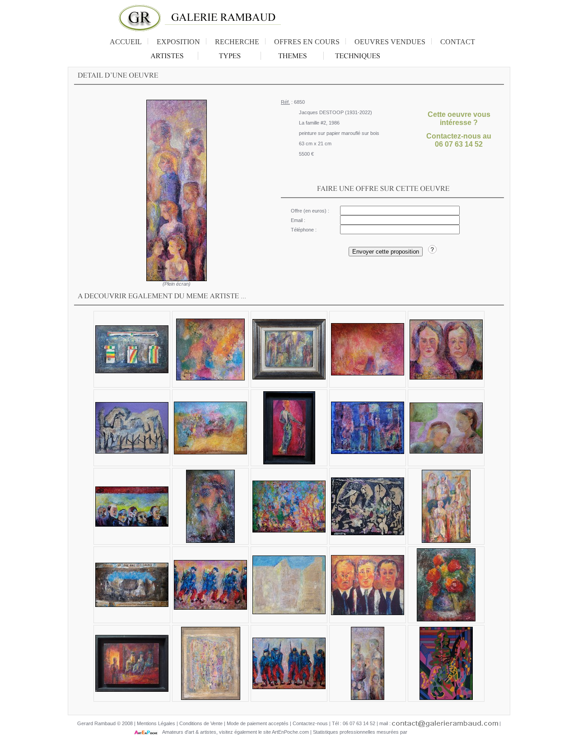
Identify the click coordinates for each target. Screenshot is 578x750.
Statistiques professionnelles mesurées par (361, 732)
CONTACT (457, 42)
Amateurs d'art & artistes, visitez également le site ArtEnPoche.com (233, 732)
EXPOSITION (178, 42)
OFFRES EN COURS (307, 42)
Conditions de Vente (201, 723)
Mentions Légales (156, 723)
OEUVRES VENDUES (389, 42)
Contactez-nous (310, 723)
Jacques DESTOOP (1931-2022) (335, 112)
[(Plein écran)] (176, 190)
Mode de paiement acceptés (258, 723)
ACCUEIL (126, 42)
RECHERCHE (237, 42)
